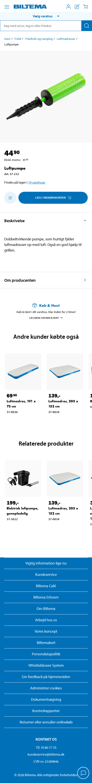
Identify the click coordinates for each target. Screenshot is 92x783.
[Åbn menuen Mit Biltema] (68, 6)
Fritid (18, 39)
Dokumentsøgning (46, 699)
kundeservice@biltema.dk (46, 754)
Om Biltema (46, 608)
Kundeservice (46, 574)
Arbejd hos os (46, 619)
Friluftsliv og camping (39, 39)
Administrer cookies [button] (46, 688)
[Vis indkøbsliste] (77, 6)
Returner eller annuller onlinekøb (46, 722)
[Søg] (86, 25)
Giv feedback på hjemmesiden (46, 676)
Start (7, 39)
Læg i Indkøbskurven (50, 197)
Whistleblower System (46, 665)
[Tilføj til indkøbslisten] (10, 198)
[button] (46, 16)
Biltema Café (46, 585)
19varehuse (36, 182)
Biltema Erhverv (46, 597)
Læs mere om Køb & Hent (44, 317)
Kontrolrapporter (46, 710)
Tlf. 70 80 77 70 (46, 747)
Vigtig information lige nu (46, 563)
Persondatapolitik (46, 653)
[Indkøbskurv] (85, 6)
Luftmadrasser (66, 39)
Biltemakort (46, 642)
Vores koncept (46, 631)
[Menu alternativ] (7, 6)
